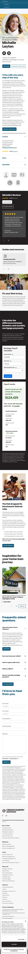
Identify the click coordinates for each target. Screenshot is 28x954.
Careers (4, 889)
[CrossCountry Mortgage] (13, 811)
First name (5, 703)
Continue (14, 944)
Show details (21, 939)
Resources (5, 866)
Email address (6, 718)
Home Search (6, 7)
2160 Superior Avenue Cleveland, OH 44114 (7, 141)
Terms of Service (13, 758)
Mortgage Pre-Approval (7, 831)
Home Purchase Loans (7, 836)
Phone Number (6, 726)
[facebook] (4, 53)
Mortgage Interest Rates (7, 829)
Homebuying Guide (6, 827)
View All (22, 606)
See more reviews (8, 206)
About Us (5, 885)
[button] (14, 136)
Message (5, 734)
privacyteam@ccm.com (10, 796)
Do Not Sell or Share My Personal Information (14, 950)
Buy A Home (6, 825)
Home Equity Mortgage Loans (9, 858)
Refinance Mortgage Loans (8, 848)
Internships (4, 893)
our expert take (20, 539)
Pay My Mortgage (6, 878)
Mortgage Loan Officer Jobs (8, 891)
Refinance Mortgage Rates (8, 846)
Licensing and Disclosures (8, 916)
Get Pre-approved (8, 545)
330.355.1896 (7, 146)
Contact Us (4, 899)
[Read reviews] (5, 151)
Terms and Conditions (7, 918)
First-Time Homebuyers (7, 833)
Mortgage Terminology (7, 874)
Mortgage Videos (6, 876)
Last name (5, 711)
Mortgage (6, 4)
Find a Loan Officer (6, 901)
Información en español (7, 903)
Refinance (5, 842)
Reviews (15, 151)
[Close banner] (25, 921)
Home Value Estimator (7, 872)
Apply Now (6, 66)
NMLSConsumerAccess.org (8, 880)
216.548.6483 (9, 144)
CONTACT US (6, 762)
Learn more (6, 648)
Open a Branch (5, 895)
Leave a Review (7, 202)
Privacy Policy (5, 758)
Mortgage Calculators (7, 868)
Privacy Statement (8, 907)
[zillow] (9, 53)
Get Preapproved (8, 684)
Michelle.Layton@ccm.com (9, 147)
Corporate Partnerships (7, 887)
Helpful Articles (5, 870)
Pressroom (4, 897)
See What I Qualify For (18, 66)
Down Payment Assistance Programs (10, 838)
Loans (4, 852)
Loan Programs (5, 860)
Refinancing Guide (6, 844)
